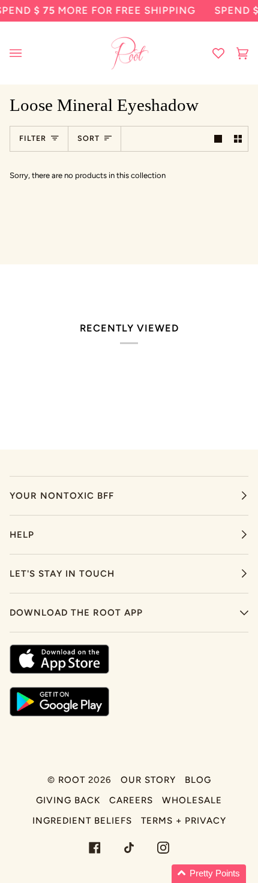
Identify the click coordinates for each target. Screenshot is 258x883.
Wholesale (192, 800)
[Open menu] (28, 53)
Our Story (148, 779)
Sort (88, 138)
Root (71, 779)
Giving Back (68, 800)
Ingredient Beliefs (82, 820)
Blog (198, 779)
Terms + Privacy (183, 820)
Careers (131, 800)
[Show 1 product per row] (218, 138)
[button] (209, 873)
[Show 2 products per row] (238, 138)
